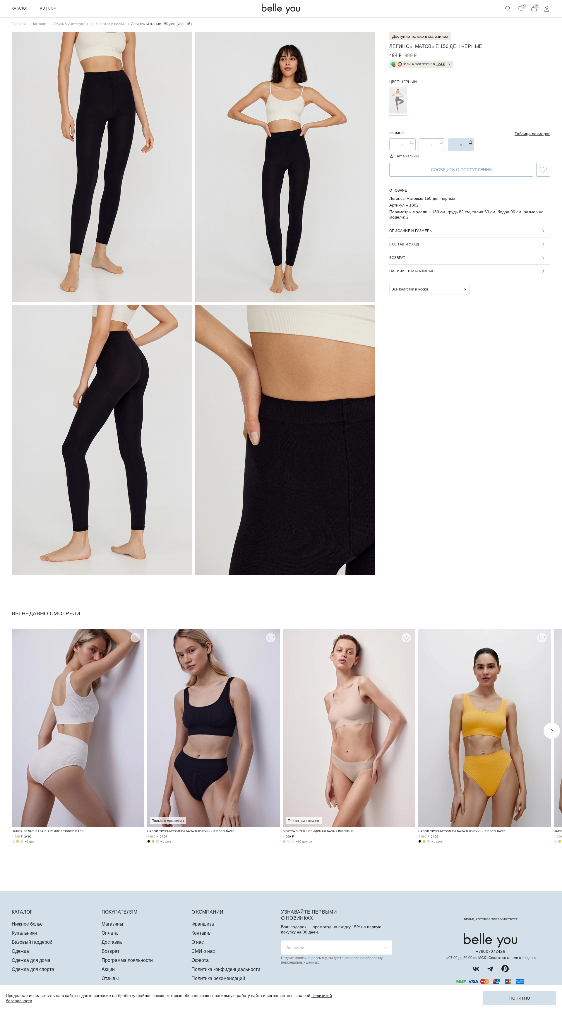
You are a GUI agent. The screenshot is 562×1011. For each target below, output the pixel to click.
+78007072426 (490, 951)
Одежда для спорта (33, 969)
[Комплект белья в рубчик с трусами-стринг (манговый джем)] (153, 841)
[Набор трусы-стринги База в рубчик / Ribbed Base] (213, 728)
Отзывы (110, 978)
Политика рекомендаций (218, 978)
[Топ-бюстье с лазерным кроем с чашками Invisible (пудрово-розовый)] (284, 841)
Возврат (110, 951)
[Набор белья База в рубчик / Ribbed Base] (78, 728)
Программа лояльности (127, 960)
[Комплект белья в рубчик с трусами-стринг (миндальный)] (157, 841)
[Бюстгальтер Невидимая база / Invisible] (349, 728)
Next (552, 731)
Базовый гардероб (32, 942)
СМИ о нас (203, 951)
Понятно (519, 998)
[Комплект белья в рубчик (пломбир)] (13, 841)
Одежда (20, 951)
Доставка (112, 942)
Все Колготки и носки (410, 289)
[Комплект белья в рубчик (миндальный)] (21, 841)
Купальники (24, 933)
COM (52, 8)
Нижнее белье (27, 923)
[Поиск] (508, 8)
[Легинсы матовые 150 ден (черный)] (398, 100)
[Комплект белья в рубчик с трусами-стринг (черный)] (148, 841)
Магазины (112, 923)
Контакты (201, 933)
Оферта (200, 960)
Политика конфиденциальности (225, 969)
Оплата (110, 933)
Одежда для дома (31, 960)
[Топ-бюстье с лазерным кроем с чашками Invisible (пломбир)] (288, 841)
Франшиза (202, 923)
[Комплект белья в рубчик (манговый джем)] (17, 841)
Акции (108, 969)
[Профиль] (546, 8)
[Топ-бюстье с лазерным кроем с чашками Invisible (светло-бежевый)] (293, 841)
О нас (197, 942)
